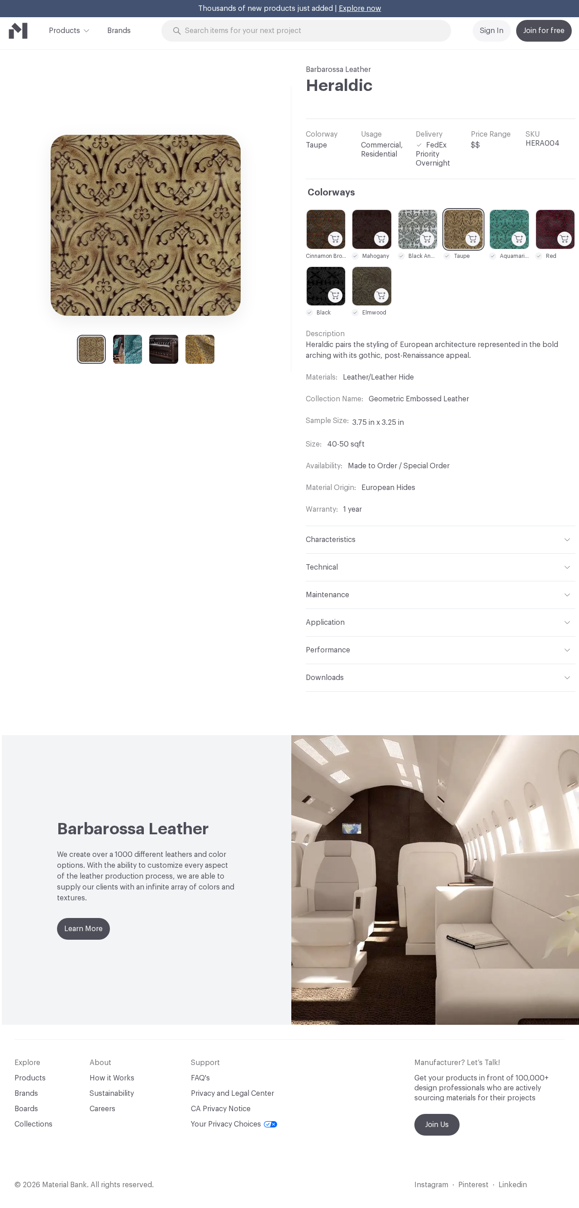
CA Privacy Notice (221, 1109)
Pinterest (473, 1185)
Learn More (83, 928)
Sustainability (112, 1093)
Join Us (437, 1124)
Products (64, 30)
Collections (33, 1124)
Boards (26, 1109)
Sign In (491, 30)
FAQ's (200, 1078)
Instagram (431, 1185)
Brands (119, 30)
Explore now (360, 8)
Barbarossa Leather (338, 69)
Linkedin (512, 1185)
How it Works (112, 1078)
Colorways (331, 192)
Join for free (544, 30)
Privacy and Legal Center (232, 1093)
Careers (102, 1109)
